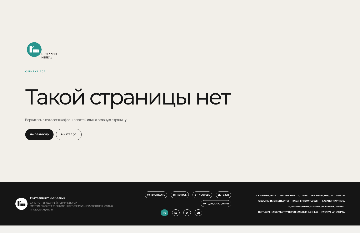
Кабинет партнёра (333, 200)
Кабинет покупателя (305, 200)
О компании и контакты (273, 200)
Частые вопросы (322, 195)
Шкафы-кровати (266, 195)
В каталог (69, 134)
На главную (39, 134)
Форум (340, 195)
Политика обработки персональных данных (316, 206)
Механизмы (287, 195)
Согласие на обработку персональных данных (288, 211)
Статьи (303, 195)
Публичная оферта (333, 211)
